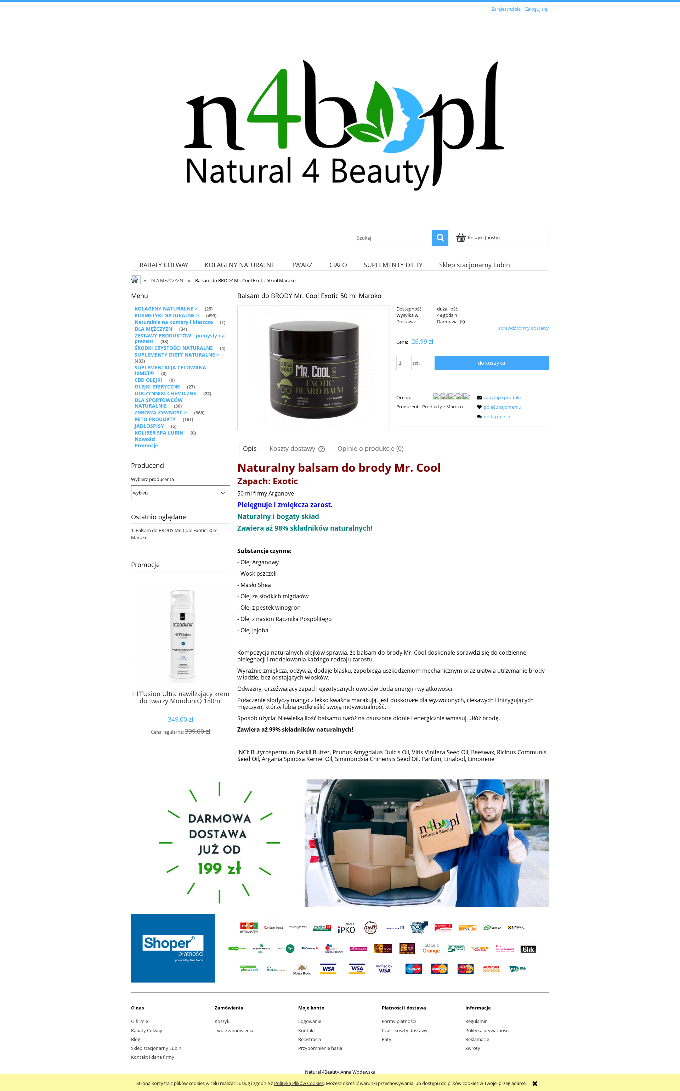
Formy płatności (399, 1021)
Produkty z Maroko (442, 406)
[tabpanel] (393, 618)
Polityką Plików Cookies (299, 1083)
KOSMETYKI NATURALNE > (167, 315)
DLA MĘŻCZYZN (153, 328)
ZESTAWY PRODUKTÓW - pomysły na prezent (180, 338)
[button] (498, 397)
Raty (386, 1039)
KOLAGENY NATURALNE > (166, 308)
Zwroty (472, 1048)
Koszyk (222, 1021)
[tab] (250, 448)
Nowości (145, 439)
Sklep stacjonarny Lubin (156, 1048)
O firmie (139, 1021)
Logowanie (309, 1021)
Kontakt (306, 1030)
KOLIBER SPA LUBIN (159, 432)
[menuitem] (163, 264)
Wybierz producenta (152, 479)
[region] (340, 842)
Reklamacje (477, 1039)
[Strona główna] (340, 122)
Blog (135, 1039)
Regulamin (476, 1021)
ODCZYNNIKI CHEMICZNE (165, 393)
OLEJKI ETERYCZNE (157, 386)
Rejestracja (309, 1039)
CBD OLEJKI (148, 379)
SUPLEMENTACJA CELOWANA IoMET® (170, 370)
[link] (340, 842)
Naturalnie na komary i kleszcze (174, 322)
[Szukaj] (440, 238)
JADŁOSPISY (149, 426)
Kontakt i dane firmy (152, 1057)
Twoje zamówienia (234, 1030)
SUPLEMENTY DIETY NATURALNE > (177, 354)
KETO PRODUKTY (155, 419)
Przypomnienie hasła (320, 1048)
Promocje (146, 445)
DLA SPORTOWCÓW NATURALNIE (159, 403)
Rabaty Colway (146, 1030)
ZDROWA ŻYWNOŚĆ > (161, 412)
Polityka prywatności (487, 1030)
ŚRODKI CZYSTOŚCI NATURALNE (174, 348)
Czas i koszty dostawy (404, 1030)
